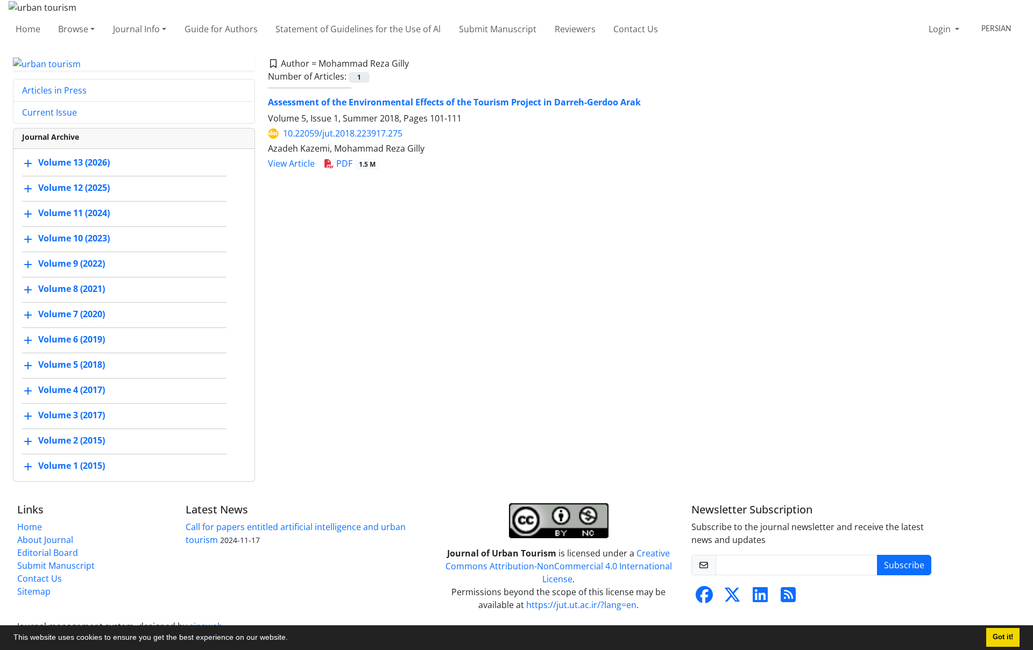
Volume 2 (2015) (71, 441)
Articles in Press (54, 90)
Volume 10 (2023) (74, 239)
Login (941, 29)
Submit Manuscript (497, 29)
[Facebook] (704, 598)
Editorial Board (47, 553)
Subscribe (904, 565)
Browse (73, 29)
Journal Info (136, 29)
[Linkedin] (760, 598)
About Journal (45, 540)
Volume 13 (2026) (74, 163)
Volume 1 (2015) (71, 466)
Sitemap (34, 591)
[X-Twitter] (732, 598)
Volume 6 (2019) (71, 340)
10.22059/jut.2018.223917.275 (342, 133)
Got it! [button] (1003, 637)
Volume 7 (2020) (71, 314)
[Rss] (788, 598)
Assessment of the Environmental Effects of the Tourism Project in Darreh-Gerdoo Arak (454, 102)
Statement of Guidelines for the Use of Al (358, 29)
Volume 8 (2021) (71, 289)
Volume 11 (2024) (74, 213)
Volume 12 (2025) (74, 188)
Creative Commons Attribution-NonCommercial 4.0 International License (558, 566)
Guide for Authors (221, 29)
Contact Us (635, 29)
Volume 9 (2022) (71, 264)
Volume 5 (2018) (71, 365)
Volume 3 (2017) (71, 416)
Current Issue (49, 112)
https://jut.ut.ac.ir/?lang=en (581, 605)
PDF (355, 163)
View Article (291, 163)
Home (28, 29)
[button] (291, 638)
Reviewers (575, 29)
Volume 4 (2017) (71, 390)
